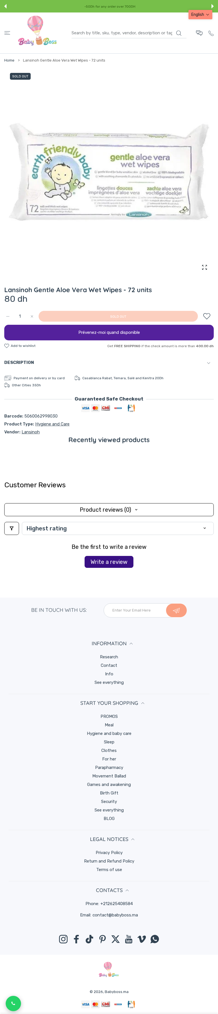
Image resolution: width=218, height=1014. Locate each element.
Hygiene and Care (52, 424)
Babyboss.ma (117, 992)
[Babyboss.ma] (37, 32)
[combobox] (129, 33)
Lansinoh (31, 432)
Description (19, 362)
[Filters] (11, 528)
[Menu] (7, 33)
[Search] (178, 33)
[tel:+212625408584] (211, 32)
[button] (5, 6)
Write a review (109, 561)
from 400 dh (131, 7)
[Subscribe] (176, 610)
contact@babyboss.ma (115, 915)
